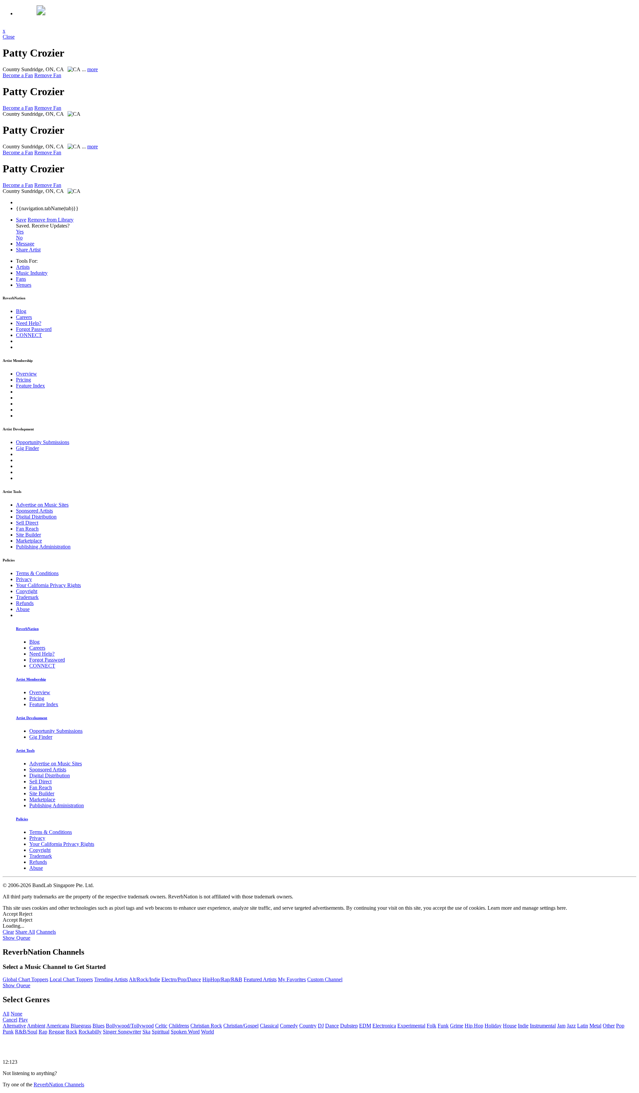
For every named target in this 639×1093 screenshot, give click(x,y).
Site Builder (28, 535)
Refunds (25, 603)
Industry (32, 273)
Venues (23, 285)
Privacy (24, 579)
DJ (321, 1025)
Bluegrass (81, 1025)
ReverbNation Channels (59, 1084)
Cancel (10, 1019)
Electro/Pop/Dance (181, 979)
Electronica (384, 1025)
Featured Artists (260, 979)
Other (609, 1025)
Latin (582, 1025)
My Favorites (292, 979)
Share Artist (28, 249)
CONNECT (29, 335)
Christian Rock (206, 1025)
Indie (523, 1025)
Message (25, 243)
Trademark (27, 597)
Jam (561, 1025)
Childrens (179, 1025)
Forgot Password (34, 329)
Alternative (14, 1025)
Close (9, 37)
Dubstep (349, 1025)
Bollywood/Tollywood (130, 1025)
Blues (99, 1025)
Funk (443, 1025)
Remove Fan (47, 75)
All (6, 1013)
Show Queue (16, 938)
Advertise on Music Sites (42, 505)
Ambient (36, 1025)
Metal (595, 1025)
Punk (8, 1031)
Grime (456, 1025)
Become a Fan (18, 75)
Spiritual (160, 1031)
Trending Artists (111, 979)
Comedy (289, 1025)
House (510, 1025)
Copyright (26, 591)
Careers (24, 317)
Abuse (23, 609)
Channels (46, 932)
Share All (25, 932)
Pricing (23, 380)
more (92, 69)
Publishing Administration (43, 546)
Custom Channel (324, 979)
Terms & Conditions (37, 573)
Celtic (161, 1025)
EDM (365, 1025)
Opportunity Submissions (42, 442)
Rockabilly (90, 1031)
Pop (620, 1025)
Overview (26, 374)
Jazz (571, 1025)
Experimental (411, 1025)
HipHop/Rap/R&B (222, 979)
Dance (332, 1025)
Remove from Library (51, 220)
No (19, 237)
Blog (21, 311)
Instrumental (543, 1025)
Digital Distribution (36, 517)
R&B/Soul (26, 1031)
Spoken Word (185, 1031)
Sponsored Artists (34, 511)
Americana (57, 1025)
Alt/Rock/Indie (144, 979)
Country (308, 1025)
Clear (8, 932)
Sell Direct (27, 523)
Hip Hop (474, 1025)
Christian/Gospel (241, 1025)
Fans (21, 279)
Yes (20, 231)
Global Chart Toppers (25, 979)
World (207, 1031)
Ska (146, 1031)
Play (23, 1019)
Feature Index (30, 386)
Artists (23, 267)
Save (21, 220)
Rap (43, 1031)
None (16, 1013)
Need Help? (28, 323)
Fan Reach (27, 529)
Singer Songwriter (122, 1031)
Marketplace (29, 541)
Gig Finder (27, 448)
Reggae (57, 1031)
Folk (431, 1025)
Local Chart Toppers (71, 979)
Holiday (493, 1025)
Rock (71, 1031)
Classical (269, 1025)
